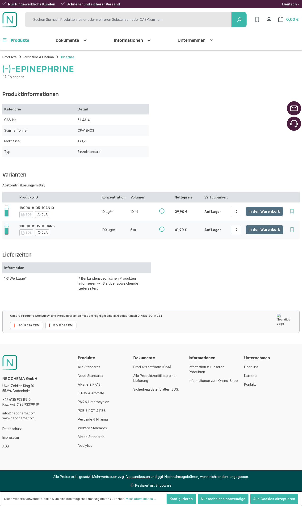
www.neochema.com (18, 418)
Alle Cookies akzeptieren (274, 499)
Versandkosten (138, 477)
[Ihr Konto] (269, 19)
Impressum (10, 437)
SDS (29, 214)
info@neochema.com (18, 413)
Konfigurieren (181, 499)
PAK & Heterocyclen (93, 402)
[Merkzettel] (257, 19)
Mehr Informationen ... (141, 499)
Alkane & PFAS (89, 384)
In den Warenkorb (265, 211)
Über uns (251, 367)
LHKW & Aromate (91, 393)
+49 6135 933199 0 (16, 399)
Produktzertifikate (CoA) (152, 367)
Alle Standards (89, 367)
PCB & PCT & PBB (92, 411)
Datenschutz (12, 429)
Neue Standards (90, 376)
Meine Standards (91, 437)
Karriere (250, 376)
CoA (45, 214)
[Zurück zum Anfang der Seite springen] (294, 108)
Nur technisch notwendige (223, 499)
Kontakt (250, 384)
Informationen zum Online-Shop (213, 381)
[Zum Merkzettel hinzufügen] (292, 211)
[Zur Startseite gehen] (9, 19)
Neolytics (85, 445)
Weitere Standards (92, 428)
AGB (5, 446)
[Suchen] (239, 19)
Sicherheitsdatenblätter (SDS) (156, 389)
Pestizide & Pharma (93, 419)
